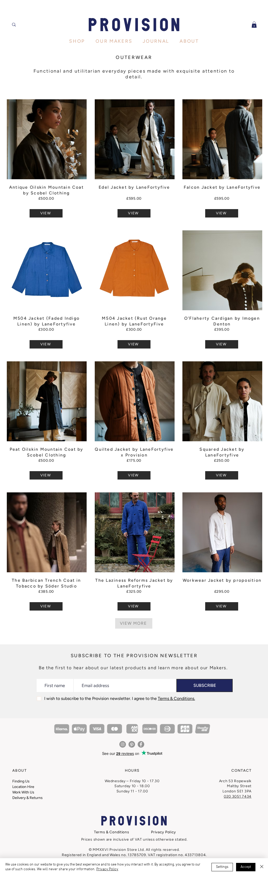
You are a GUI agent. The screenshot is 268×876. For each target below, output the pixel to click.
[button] (254, 24)
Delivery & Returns (27, 798)
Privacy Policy (107, 869)
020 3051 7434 (238, 796)
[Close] (262, 867)
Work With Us (23, 792)
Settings (222, 867)
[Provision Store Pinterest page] (132, 744)
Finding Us (21, 781)
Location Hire (23, 787)
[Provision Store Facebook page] (141, 744)
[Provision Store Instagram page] (122, 744)
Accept (246, 867)
